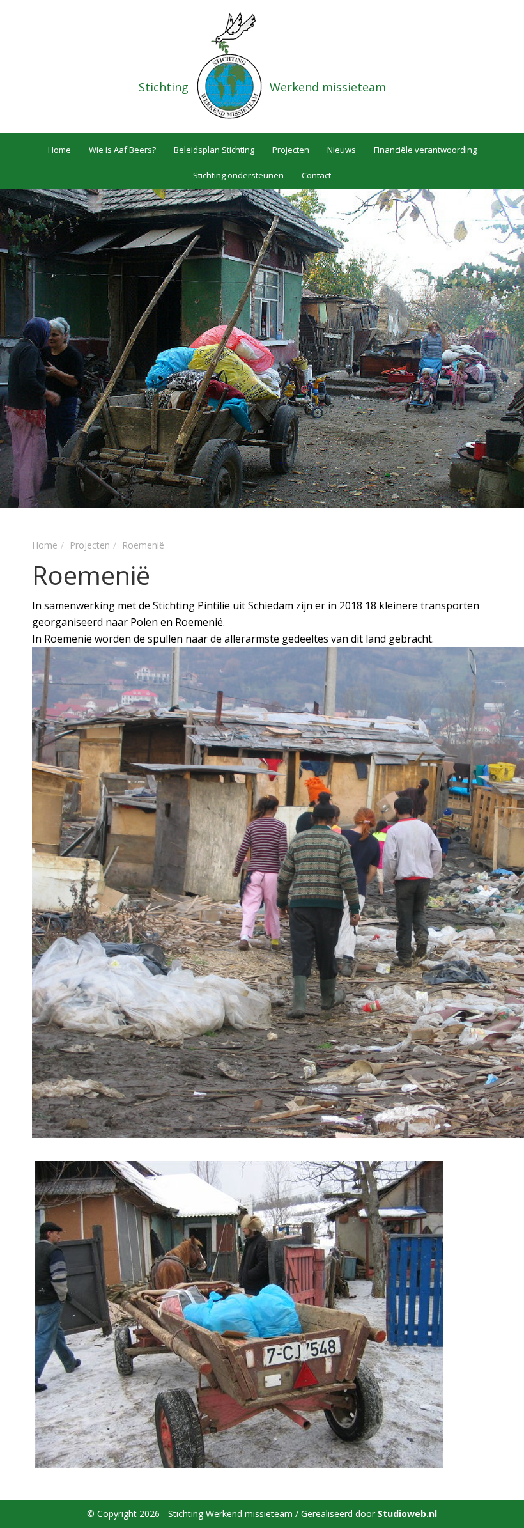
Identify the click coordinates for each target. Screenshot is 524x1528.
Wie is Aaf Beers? (122, 149)
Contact (316, 175)
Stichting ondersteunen (238, 175)
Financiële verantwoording (425, 149)
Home (59, 149)
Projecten (290, 149)
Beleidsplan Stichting (214, 149)
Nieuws (341, 149)
